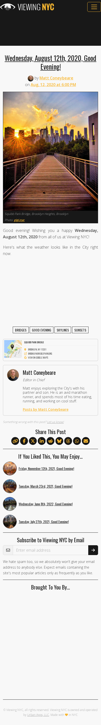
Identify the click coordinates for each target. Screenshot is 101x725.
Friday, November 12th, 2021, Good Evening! (46, 468)
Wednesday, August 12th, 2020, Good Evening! (50, 62)
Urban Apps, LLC (38, 715)
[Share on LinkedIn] (42, 441)
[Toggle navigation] (94, 7)
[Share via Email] (86, 441)
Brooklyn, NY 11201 (37, 349)
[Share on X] (33, 441)
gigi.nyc (19, 220)
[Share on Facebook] (24, 441)
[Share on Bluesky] (59, 441)
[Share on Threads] (68, 441)
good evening (41, 329)
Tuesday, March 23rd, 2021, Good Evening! (45, 486)
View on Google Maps (38, 357)
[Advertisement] (50, 29)
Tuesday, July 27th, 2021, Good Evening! (44, 521)
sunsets (80, 329)
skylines (63, 329)
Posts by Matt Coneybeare (45, 409)
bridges (20, 329)
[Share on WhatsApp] (77, 441)
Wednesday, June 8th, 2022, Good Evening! (46, 503)
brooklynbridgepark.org (40, 353)
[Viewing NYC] (27, 6)
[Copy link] (15, 441)
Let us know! (55, 422)
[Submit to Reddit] (50, 441)
